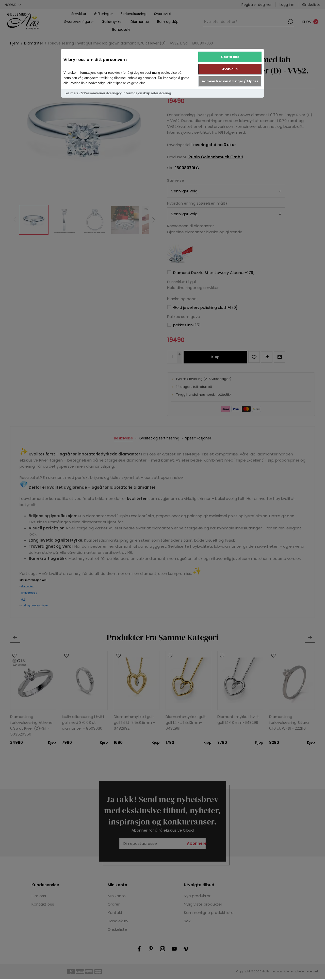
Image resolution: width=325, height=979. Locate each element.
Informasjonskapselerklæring (146, 93)
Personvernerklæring (101, 93)
